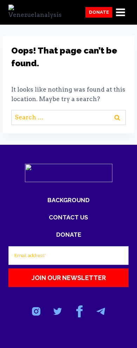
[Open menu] (120, 12)
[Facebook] (79, 311)
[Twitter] (57, 311)
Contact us (68, 217)
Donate (99, 12)
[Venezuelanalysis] (34, 12)
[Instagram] (36, 311)
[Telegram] (100, 311)
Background (68, 200)
